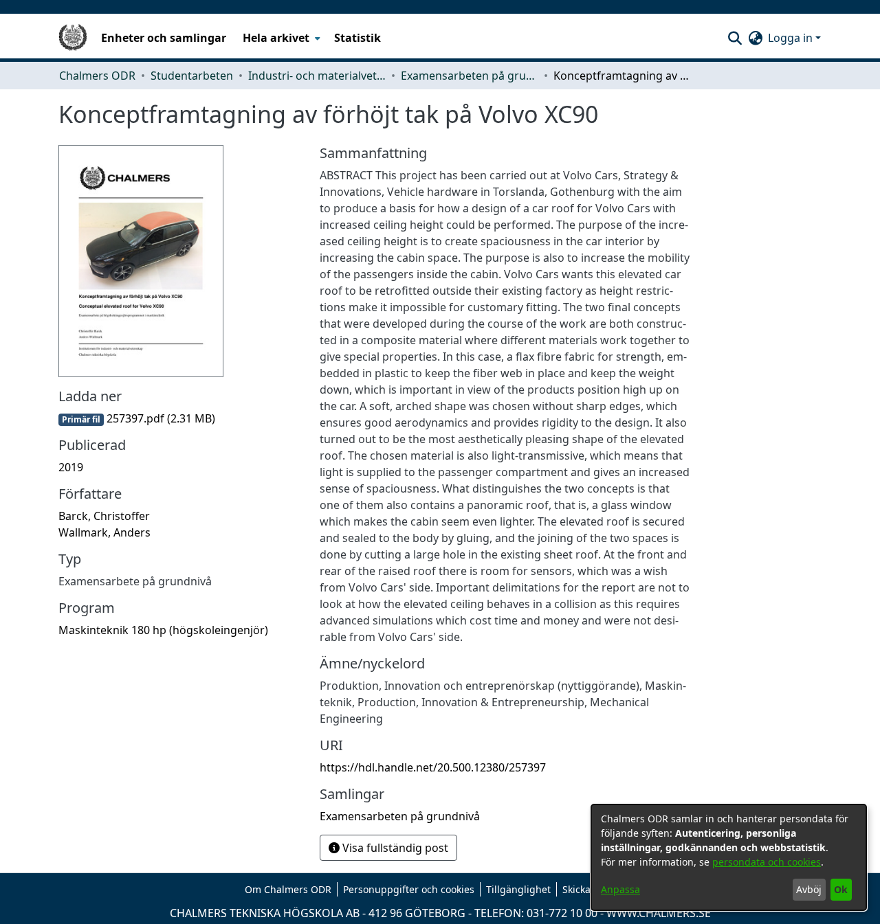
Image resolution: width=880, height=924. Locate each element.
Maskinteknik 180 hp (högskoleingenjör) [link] (163, 630)
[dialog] (728, 857)
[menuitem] (280, 38)
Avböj (809, 889)
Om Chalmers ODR (288, 889)
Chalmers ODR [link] (97, 75)
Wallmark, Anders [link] (104, 532)
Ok (841, 889)
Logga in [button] (791, 37)
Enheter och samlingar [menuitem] (163, 37)
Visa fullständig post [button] (394, 847)
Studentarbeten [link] (192, 75)
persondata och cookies (766, 861)
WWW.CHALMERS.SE (658, 913)
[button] (734, 38)
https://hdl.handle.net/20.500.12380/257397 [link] (433, 767)
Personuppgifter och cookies (408, 889)
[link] (136, 418)
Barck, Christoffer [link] (104, 515)
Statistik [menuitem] (357, 37)
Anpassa (620, 889)
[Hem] (72, 38)
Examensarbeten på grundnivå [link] (469, 75)
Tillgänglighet (518, 889)
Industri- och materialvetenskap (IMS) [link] (317, 75)
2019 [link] (70, 467)
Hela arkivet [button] (276, 37)
